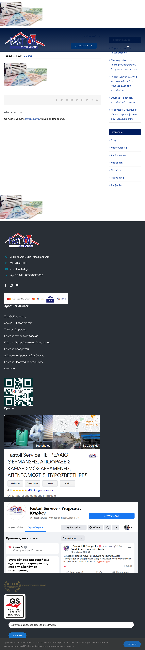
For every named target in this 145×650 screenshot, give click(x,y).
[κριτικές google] (52, 415)
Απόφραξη (117, 162)
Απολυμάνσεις (118, 155)
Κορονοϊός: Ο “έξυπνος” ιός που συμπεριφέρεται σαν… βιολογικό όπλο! (124, 114)
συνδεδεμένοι (32, 118)
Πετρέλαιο (116, 170)
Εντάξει (132, 644)
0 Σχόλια (28, 55)
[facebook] (5, 285)
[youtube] (17, 285)
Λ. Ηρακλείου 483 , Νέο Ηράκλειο (30, 257)
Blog (113, 140)
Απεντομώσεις (119, 147)
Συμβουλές (117, 185)
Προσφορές (117, 177)
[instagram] (11, 285)
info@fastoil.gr (19, 269)
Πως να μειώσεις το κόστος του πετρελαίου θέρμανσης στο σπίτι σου (124, 65)
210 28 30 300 (18, 263)
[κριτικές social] (71, 503)
